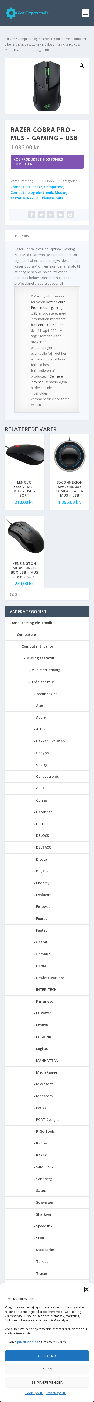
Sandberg (44, 1178)
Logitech (43, 1048)
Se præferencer (47, 1382)
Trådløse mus (51, 45)
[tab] (47, 235)
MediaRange (46, 1072)
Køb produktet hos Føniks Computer (38, 161)
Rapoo (41, 1143)
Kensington (45, 1001)
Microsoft (44, 1084)
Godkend (47, 1355)
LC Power (43, 1013)
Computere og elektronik (35, 39)
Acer (39, 705)
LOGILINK (43, 1037)
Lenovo (42, 1025)
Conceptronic (47, 776)
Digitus (42, 871)
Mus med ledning (45, 670)
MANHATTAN (47, 1060)
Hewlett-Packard (50, 977)
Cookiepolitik (34, 1393)
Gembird (43, 954)
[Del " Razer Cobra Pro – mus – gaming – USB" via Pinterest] (50, 214)
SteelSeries (45, 1249)
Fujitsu (41, 930)
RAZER (67, 45)
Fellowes (43, 906)
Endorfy (43, 883)
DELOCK (42, 835)
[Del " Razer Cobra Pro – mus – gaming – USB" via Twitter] (41, 214)
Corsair (42, 800)
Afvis (47, 1369)
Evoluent (43, 894)
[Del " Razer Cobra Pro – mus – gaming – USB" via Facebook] (31, 214)
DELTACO (44, 847)
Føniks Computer (49, 324)
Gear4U (42, 942)
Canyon (42, 753)
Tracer (41, 1273)
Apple (41, 717)
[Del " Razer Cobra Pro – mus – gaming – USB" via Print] (70, 214)
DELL (40, 823)
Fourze (41, 918)
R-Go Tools (45, 1131)
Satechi (42, 1190)
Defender (44, 812)
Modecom (44, 1096)
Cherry (41, 764)
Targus (42, 1261)
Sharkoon (44, 1214)
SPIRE (40, 1238)
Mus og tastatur (28, 45)
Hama (41, 965)
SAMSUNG (44, 1167)
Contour (43, 788)
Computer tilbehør (26, 186)
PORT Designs (47, 1119)
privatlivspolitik (27, 1342)
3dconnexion (47, 693)
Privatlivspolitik (56, 1393)
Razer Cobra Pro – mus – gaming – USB (48, 308)
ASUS (40, 729)
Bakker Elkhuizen (50, 741)
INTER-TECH (46, 989)
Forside (10, 39)
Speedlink (44, 1226)
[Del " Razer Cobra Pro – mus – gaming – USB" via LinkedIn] (60, 214)
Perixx (41, 1107)
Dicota (41, 859)
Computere (62, 39)
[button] (86, 1289)
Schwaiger (44, 1202)
